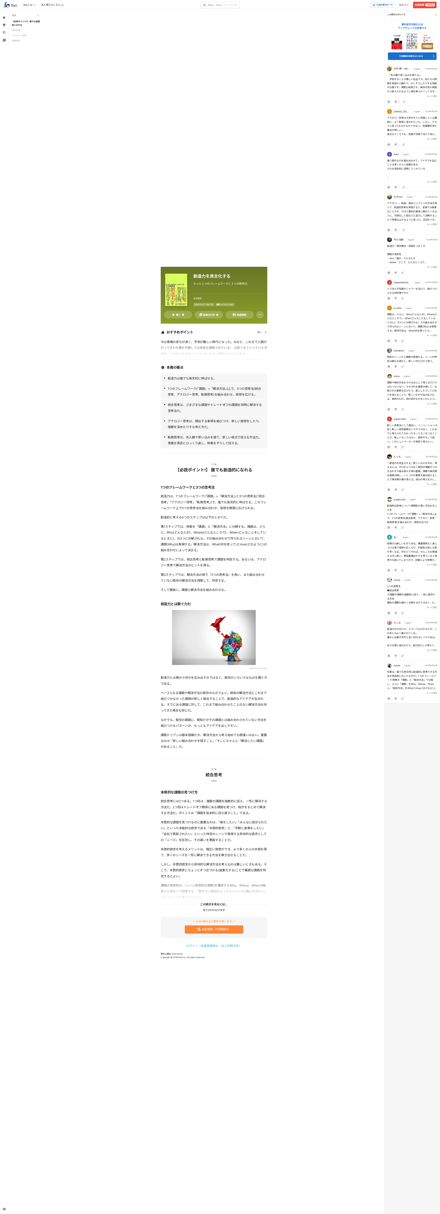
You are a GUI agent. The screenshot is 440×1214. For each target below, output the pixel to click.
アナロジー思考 (19, 35)
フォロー (417, 69)
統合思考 (16, 30)
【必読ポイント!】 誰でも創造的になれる (26, 23)
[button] (412, 85)
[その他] (260, 314)
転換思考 (16, 40)
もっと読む (432, 96)
